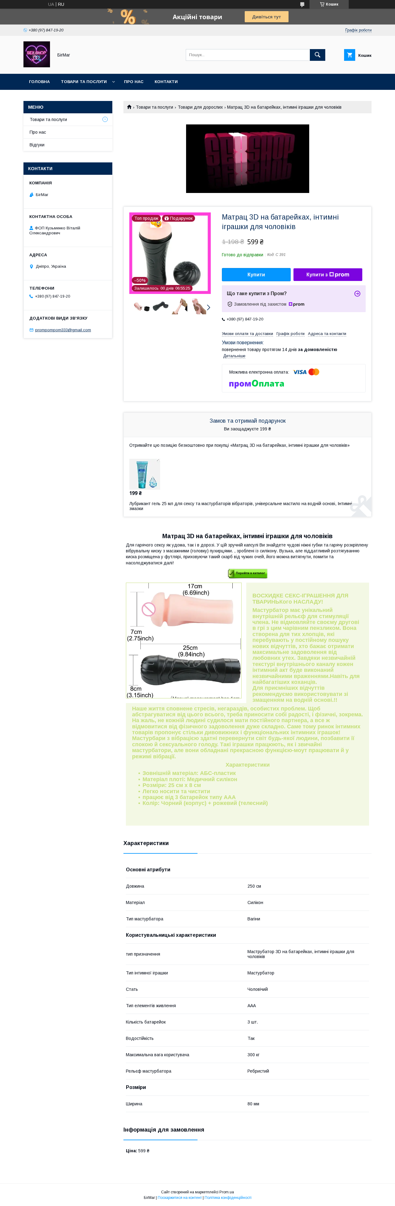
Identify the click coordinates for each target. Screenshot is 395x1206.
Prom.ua (226, 1192)
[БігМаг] (36, 65)
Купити (256, 274)
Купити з (317, 274)
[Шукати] (317, 55)
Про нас (133, 81)
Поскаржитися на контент (180, 1198)
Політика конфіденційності (228, 1198)
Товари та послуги (84, 81)
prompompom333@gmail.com (63, 330)
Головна (39, 81)
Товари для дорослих (200, 107)
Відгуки (37, 144)
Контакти (166, 81)
